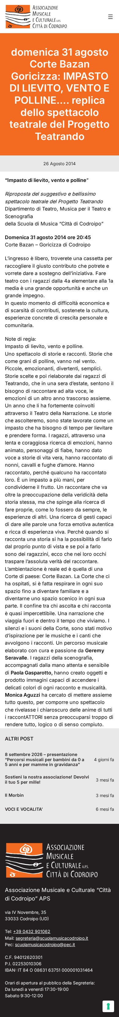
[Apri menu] (110, 16)
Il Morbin (14, 795)
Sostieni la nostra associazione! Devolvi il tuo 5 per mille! (47, 780)
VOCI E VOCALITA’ (24, 809)
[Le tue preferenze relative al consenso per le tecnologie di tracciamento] (108, 1006)
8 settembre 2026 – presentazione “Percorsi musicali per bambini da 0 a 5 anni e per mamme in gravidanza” (44, 759)
